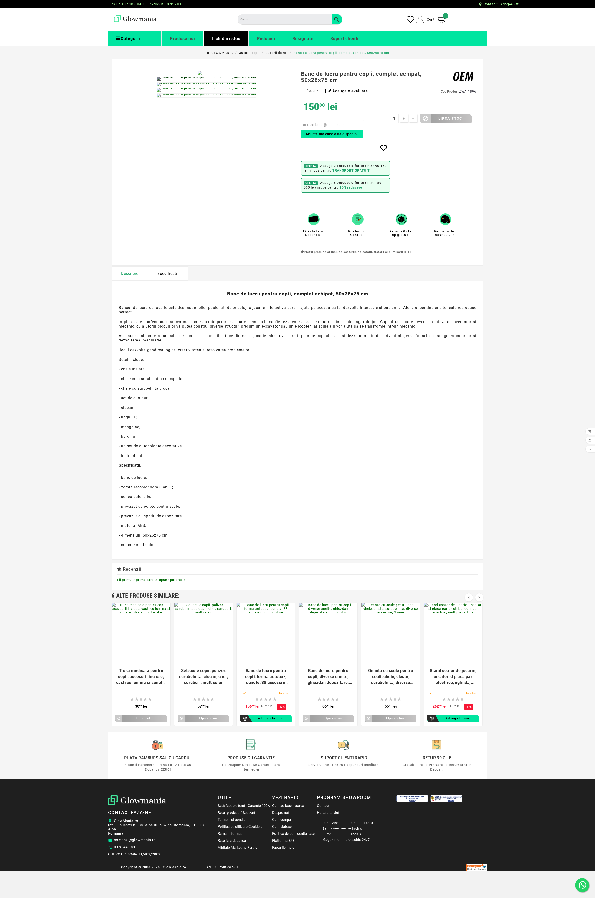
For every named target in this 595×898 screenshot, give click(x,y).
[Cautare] (337, 19)
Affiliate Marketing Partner (238, 847)
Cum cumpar (282, 820)
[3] (141, 699)
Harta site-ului (328, 813)
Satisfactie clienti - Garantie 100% (244, 806)
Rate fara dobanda (232, 840)
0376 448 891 (125, 847)
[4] (145, 699)
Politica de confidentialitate (293, 834)
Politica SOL (229, 867)
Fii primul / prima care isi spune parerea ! (151, 580)
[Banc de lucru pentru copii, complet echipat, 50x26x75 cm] (206, 79)
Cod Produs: (450, 91)
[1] (132, 699)
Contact (490, 4)
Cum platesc (282, 827)
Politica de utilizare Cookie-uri (241, 827)
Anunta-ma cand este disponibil (332, 134)
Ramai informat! (230, 834)
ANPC (211, 867)
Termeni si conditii (232, 820)
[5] (150, 699)
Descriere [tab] (129, 273)
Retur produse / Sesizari (236, 813)
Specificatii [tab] (167, 273)
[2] (136, 699)
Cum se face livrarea (288, 806)
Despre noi (280, 813)
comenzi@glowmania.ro (135, 840)
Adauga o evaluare (350, 91)
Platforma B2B (283, 840)
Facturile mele (283, 847)
